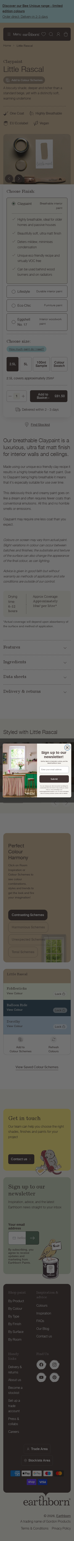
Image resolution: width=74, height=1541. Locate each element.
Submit (54, 779)
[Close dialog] (67, 748)
